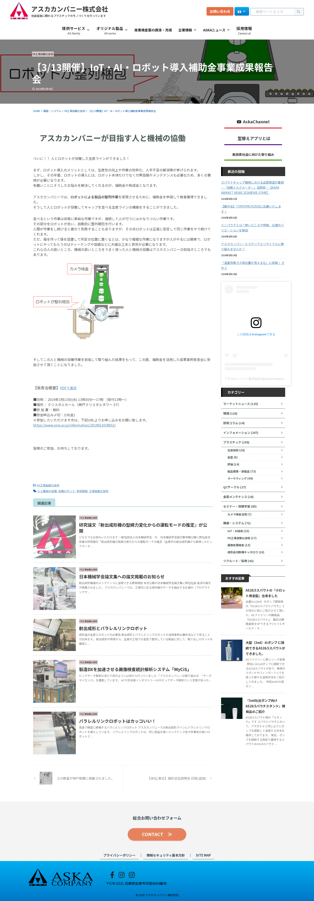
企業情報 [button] (185, 29)
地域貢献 (82, 491)
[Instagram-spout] (122, 874)
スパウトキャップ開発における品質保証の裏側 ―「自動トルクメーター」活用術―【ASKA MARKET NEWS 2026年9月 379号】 (252, 187)
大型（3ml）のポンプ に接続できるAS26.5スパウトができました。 (265, 648)
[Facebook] (112, 874)
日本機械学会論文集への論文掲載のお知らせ (121, 576)
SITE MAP (203, 855)
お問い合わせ (220, 11)
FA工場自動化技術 (48, 485)
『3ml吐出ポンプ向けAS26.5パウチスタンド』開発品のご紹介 (265, 706)
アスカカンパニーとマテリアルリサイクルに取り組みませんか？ (252, 246)
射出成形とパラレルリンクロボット (113, 628)
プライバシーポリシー (119, 855)
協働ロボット (66, 491)
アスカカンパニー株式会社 (69, 8)
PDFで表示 (68, 387)
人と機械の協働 (47, 491)
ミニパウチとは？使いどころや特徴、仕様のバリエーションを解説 (252, 227)
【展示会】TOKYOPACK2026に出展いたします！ (251, 208)
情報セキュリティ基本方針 (166, 855)
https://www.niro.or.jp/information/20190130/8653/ (74, 425)
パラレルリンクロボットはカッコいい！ (117, 721)
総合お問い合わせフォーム (157, 818)
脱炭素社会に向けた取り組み (253, 154)
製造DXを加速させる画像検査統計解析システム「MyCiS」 (135, 669)
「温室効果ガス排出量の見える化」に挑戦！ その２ (253, 265)
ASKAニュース (214, 29)
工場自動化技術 (99, 491)
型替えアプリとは (254, 138)
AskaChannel (256, 122)
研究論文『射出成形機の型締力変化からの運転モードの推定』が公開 (143, 528)
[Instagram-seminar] (132, 874)
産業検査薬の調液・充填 (153, 29)
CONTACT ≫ (157, 834)
